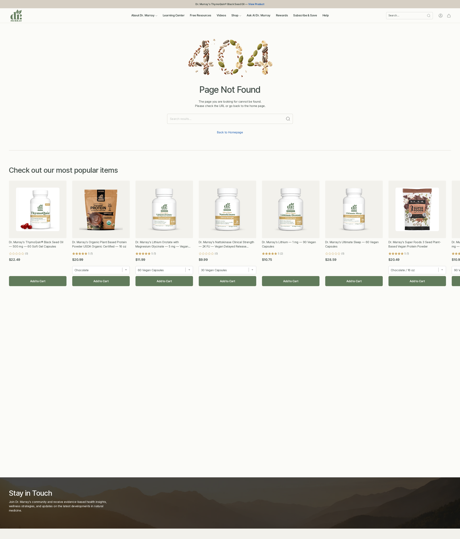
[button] (144, 16)
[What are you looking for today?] (288, 119)
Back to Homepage (230, 132)
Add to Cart (37, 281)
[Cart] (449, 16)
